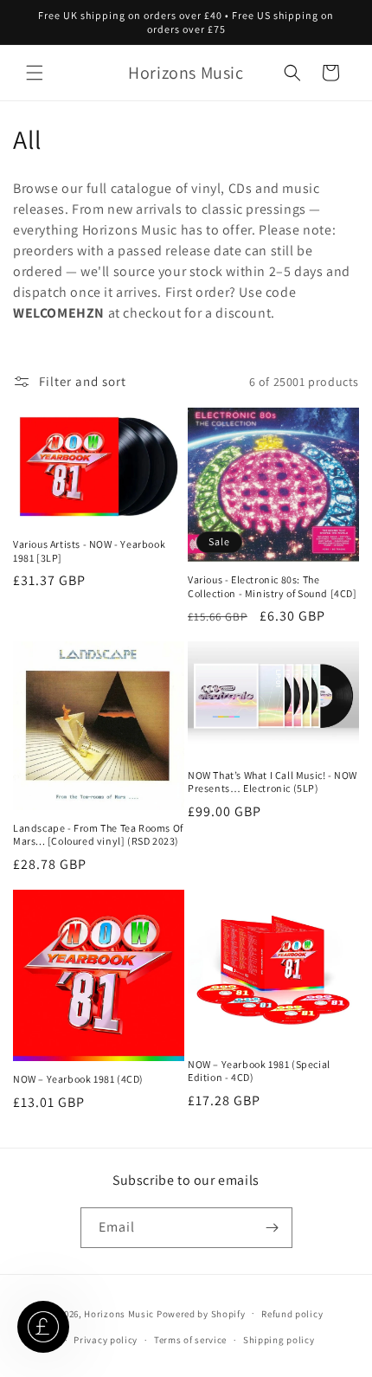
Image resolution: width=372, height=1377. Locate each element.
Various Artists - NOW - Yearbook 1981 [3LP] (89, 550)
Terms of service (190, 1340)
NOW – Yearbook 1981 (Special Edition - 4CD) (259, 1071)
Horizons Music (119, 1313)
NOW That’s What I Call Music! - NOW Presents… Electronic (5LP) (272, 782)
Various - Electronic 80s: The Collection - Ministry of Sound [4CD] (272, 586)
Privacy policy (106, 1340)
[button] (35, 73)
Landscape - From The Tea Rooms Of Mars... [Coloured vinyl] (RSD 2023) (98, 834)
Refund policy (292, 1314)
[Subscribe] (272, 1227)
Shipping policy (279, 1340)
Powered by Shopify (201, 1313)
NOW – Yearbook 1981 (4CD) (78, 1078)
